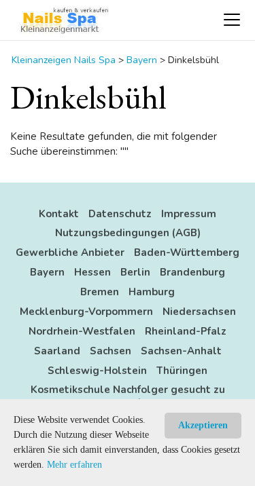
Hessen (92, 272)
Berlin (135, 272)
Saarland (57, 351)
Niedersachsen (199, 311)
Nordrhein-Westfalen (82, 331)
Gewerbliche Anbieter (70, 252)
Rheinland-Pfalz (185, 331)
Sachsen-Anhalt (181, 351)
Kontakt (59, 214)
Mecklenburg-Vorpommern (86, 311)
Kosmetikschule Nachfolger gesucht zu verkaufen (128, 396)
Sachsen (110, 351)
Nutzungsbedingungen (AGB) (128, 233)
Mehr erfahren (74, 465)
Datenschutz (120, 214)
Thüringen (181, 370)
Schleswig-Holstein (97, 370)
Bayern (47, 272)
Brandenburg (192, 272)
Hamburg (152, 292)
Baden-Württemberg (186, 252)
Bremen (99, 292)
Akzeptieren (203, 425)
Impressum (188, 214)
